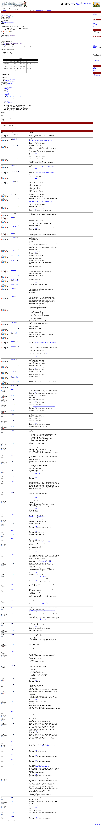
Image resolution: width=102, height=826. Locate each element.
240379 (36, 551)
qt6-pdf (94, 45)
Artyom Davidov (15, 226)
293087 (36, 153)
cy (11, 718)
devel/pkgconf (12, 79)
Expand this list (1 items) (7, 120)
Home (94, 67)
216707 (36, 699)
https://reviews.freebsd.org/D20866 (44, 541)
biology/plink (7, 94)
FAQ (94, 23)
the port (5, 42)
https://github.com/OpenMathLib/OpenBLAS (8, 22)
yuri (11, 455)
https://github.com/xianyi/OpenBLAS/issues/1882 (39, 603)
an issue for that (49, 10)
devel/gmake (11, 78)
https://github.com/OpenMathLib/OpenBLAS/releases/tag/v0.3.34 (40, 140)
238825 (36, 580)
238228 (36, 531)
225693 (36, 647)
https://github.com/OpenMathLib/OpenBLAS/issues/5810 (44, 166)
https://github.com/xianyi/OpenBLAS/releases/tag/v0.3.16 (45, 342)
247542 (36, 356)
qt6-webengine (95, 46)
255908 (36, 368)
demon (12, 812)
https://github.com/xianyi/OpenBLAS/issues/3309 (44, 338)
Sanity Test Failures (95, 69)
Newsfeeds (94, 70)
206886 (36, 774)
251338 (36, 423)
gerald (12, 563)
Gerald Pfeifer (13, 284)
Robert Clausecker (13, 145)
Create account (95, 14)
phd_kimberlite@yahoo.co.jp (8, 16)
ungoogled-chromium (94, 47)
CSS (97, 824)
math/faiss (7, 88)
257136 (36, 343)
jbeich (12, 684)
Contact (94, 27)
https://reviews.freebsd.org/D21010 (44, 561)
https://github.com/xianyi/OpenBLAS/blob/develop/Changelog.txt (44, 406)
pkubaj (12, 395)
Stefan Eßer (12, 288)
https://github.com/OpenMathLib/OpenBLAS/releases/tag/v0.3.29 (40, 201)
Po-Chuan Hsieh (13, 237)
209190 (36, 750)
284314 (36, 209)
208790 (36, 755)
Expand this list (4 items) (8, 55)
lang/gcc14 (10, 83)
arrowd (12, 389)
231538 (36, 626)
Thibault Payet (15, 139)
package (5, 44)
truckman (12, 665)
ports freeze (4, 10)
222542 (36, 642)
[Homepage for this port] (1, 31)
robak (12, 816)
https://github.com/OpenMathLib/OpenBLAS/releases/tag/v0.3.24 (44, 280)
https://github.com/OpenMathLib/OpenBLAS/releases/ (45, 172)
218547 (36, 687)
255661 (33, 379)
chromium (94, 44)
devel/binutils (7, 80)
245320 (36, 477)
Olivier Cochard (13, 165)
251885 (36, 407)
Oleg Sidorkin (15, 333)
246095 (36, 473)
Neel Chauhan (13, 332)
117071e (6, 19)
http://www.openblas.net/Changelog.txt (42, 766)
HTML (95, 824)
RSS (99, 824)
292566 (36, 168)
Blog (94, 26)
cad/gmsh (6, 95)
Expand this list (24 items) (5, 36)
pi (11, 623)
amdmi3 (12, 678)
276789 (36, 228)
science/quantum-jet (8, 89)
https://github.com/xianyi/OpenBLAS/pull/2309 (37, 516)
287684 (36, 178)
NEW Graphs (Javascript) (96, 75)
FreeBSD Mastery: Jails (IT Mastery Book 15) (81, 3)
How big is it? (95, 24)
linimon (12, 630)
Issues (94, 22)
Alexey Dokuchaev (13, 381)
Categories (94, 68)
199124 (36, 807)
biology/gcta (7, 92)
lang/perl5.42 (13, 81)
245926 (36, 392)
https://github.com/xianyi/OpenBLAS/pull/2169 (37, 576)
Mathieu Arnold (13, 385)
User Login (94, 13)
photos (78, 4)
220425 (36, 680)
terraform (94, 43)
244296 (46, 353)
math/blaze (7, 86)
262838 (36, 325)
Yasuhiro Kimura (13, 322)
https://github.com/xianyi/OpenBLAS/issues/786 (46, 745)
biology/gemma (7, 93)
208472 (36, 760)
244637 (39, 473)
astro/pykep (7, 91)
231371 (36, 497)
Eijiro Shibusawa (15, 250)
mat (11, 797)
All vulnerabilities (97, 60)
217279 (36, 706)
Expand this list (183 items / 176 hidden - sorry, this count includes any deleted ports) (16, 96)
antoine (12, 711)
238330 (36, 572)
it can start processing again (39, 10)
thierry (12, 476)
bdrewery (12, 779)
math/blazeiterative (8, 87)
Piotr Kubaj (12, 134)
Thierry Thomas (13, 138)
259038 (36, 333)
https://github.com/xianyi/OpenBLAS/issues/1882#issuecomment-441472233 (42, 610)
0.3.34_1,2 (2, 15)
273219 (36, 252)
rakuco (12, 764)
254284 (36, 401)
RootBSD (97, 17)
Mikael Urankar (13, 359)
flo (11, 754)
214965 (36, 731)
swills (12, 492)
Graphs (94, 74)
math (4, 15)
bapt (11, 741)
